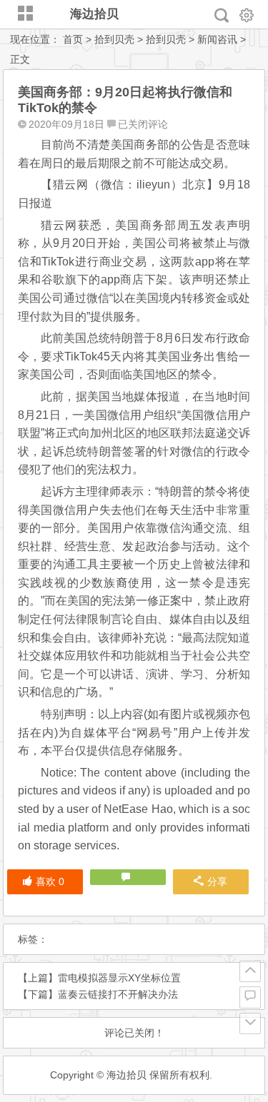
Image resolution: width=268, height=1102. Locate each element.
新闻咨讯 (217, 39)
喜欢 (50, 881)
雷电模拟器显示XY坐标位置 (119, 978)
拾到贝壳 (114, 39)
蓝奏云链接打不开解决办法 (118, 994)
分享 (217, 881)
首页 (73, 39)
